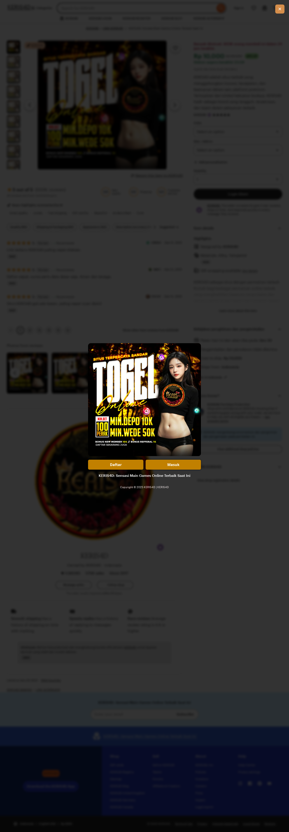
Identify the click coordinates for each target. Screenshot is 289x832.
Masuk (173, 464)
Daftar (116, 464)
